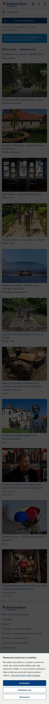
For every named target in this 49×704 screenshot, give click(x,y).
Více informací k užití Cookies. (26, 675)
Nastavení (25, 697)
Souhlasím (24, 683)
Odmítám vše (24, 690)
